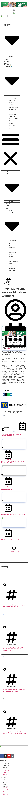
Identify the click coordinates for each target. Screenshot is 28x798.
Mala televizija (12, 127)
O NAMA (5, 762)
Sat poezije (11, 121)
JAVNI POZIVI (6, 765)
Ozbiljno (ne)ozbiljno (13, 118)
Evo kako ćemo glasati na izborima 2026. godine (13, 514)
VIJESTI (5, 779)
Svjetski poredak (12, 109)
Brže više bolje (12, 125)
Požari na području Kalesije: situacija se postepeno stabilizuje (13, 434)
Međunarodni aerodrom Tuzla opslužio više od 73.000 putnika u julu (14, 690)
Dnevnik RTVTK (12, 98)
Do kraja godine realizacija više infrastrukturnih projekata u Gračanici (14, 732)
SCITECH (6, 61)
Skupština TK (12, 100)
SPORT (6, 59)
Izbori (10, 128)
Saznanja (11, 112)
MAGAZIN (6, 58)
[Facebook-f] (2, 756)
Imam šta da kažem (13, 107)
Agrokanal (11, 120)
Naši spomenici (12, 114)
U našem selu (12, 116)
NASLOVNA (7, 24)
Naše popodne (12, 104)
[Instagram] (5, 756)
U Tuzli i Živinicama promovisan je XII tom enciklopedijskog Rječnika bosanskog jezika (14, 649)
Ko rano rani (11, 102)
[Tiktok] (12, 756)
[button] (10, 149)
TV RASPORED (12, 96)
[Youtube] (9, 756)
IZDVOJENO (6, 786)
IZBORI (6, 63)
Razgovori (11, 111)
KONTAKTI (5, 767)
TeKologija (11, 56)
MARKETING (6, 763)
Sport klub (11, 123)
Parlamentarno (12, 105)
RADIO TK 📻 (7, 64)
